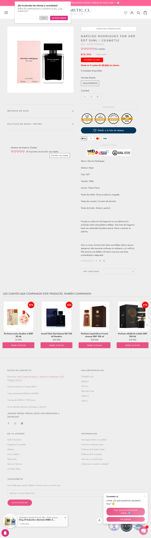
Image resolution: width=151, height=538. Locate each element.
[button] (88, 48)
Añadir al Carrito (18, 345)
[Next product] (147, 325)
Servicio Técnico (14, 463)
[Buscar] (138, 12)
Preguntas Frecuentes (16, 444)
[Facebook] (96, 261)
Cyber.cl (85, 395)
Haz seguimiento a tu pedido (94, 439)
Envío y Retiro (13, 454)
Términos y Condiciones (92, 459)
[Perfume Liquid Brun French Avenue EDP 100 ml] (94, 316)
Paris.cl (84, 386)
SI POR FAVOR (59, 17)
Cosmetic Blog (13, 468)
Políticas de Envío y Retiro (24, 124)
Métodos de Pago (18, 111)
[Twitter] (100, 261)
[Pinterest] (104, 261)
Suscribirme (20, 503)
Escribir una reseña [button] (59, 155)
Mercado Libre (87, 391)
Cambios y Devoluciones (92, 444)
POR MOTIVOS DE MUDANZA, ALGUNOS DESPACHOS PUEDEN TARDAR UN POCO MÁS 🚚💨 (75, 2)
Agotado (108, 107)
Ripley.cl (85, 381)
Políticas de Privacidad (91, 454)
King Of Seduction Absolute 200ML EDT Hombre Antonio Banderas (37, 520)
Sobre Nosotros (14, 439)
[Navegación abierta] (6, 12)
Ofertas (10, 449)
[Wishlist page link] (125, 12)
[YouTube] (22, 423)
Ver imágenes (91, 271)
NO (43, 17)
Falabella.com (87, 376)
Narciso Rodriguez (109, 29)
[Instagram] (15, 423)
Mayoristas (12, 459)
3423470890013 (90, 83)
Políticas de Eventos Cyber (93, 449)
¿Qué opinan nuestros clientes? (95, 463)
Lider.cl (84, 400)
